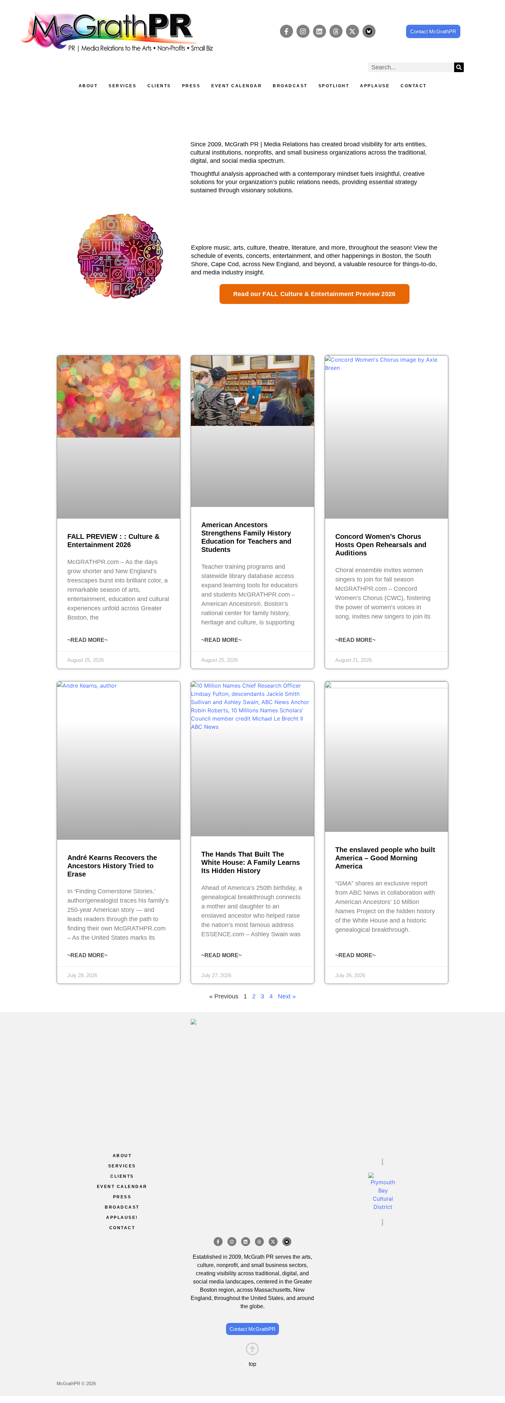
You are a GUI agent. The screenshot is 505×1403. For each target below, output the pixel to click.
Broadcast (290, 85)
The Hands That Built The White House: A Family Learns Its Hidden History (250, 862)
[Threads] (336, 31)
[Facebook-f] (286, 31)
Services (122, 85)
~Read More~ (87, 640)
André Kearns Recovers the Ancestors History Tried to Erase (112, 866)
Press (191, 85)
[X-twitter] (352, 31)
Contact (414, 85)
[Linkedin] (319, 31)
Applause (375, 85)
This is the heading (252, 1363)
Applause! (122, 1217)
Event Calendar (236, 85)
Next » (287, 996)
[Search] (459, 67)
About (88, 85)
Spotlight (333, 85)
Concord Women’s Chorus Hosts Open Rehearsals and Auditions (380, 545)
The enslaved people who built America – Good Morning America (385, 858)
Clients (159, 85)
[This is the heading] (252, 1349)
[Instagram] (303, 31)
